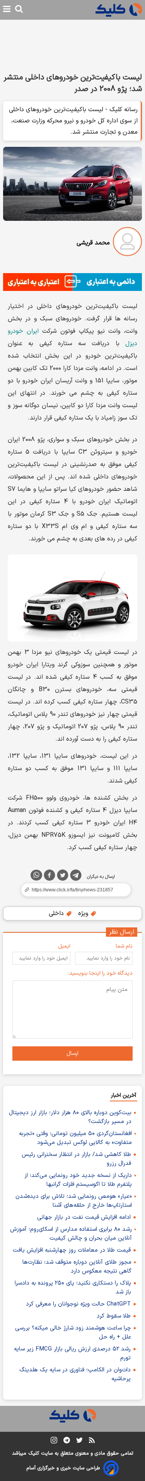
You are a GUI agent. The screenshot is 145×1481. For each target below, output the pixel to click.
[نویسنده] (127, 243)
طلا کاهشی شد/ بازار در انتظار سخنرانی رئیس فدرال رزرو (76, 1159)
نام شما (124, 946)
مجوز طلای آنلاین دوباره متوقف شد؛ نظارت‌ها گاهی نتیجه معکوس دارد (76, 1267)
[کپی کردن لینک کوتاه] (72, 889)
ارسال (72, 1053)
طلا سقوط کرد (114, 1316)
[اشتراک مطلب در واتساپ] (36, 875)
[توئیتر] (62, 876)
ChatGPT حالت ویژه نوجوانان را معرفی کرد (78, 1304)
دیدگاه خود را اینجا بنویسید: (100, 973)
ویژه (84, 913)
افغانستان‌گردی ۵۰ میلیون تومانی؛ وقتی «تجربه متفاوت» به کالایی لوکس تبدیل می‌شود (75, 1138)
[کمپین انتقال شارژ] (72, 282)
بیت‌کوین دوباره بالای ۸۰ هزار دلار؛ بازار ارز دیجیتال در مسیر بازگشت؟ (70, 1117)
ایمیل (64, 946)
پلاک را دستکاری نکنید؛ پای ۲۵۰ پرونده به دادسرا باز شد (73, 1288)
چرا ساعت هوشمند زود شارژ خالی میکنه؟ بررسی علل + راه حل (73, 1333)
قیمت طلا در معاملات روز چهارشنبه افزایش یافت (72, 1250)
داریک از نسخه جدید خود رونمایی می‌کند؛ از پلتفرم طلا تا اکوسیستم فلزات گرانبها (78, 1180)
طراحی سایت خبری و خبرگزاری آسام (63, 1468)
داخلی (57, 913)
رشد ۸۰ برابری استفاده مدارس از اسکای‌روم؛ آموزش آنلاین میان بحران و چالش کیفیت (71, 1234)
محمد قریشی (93, 243)
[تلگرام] (76, 876)
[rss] (92, 1441)
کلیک (33, 1453)
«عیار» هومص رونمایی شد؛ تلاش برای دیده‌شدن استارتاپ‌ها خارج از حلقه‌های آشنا (73, 1201)
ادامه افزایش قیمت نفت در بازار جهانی (84, 1217)
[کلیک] (119, 10)
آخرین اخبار (123, 1095)
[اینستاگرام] (54, 1442)
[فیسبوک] (49, 876)
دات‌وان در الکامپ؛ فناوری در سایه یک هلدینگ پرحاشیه (75, 1374)
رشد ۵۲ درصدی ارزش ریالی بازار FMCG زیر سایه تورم (72, 1353)
